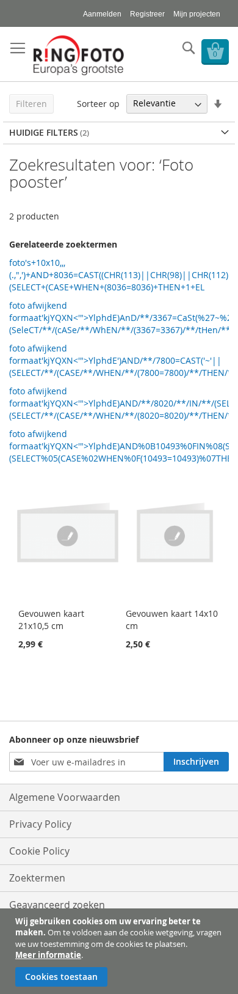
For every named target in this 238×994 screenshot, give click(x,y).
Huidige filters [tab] (43, 132)
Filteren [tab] (31, 103)
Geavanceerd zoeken (57, 904)
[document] (120, 951)
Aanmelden (102, 14)
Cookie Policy (39, 851)
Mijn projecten (196, 14)
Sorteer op (98, 103)
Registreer (147, 14)
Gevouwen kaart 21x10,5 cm (51, 619)
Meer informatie (48, 954)
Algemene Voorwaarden (64, 797)
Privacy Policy (40, 824)
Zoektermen (37, 878)
